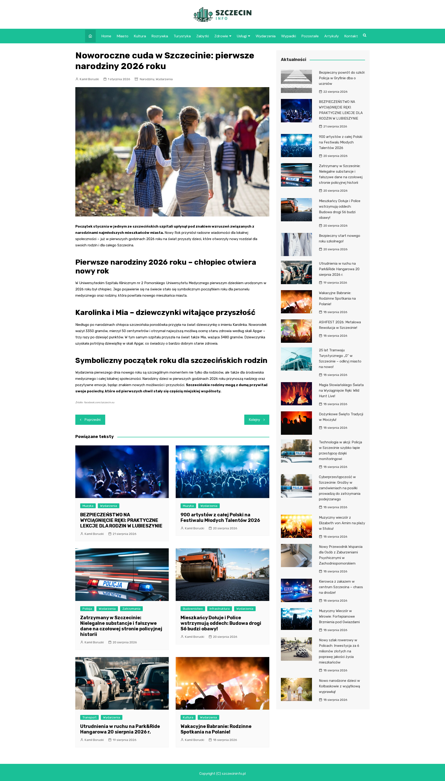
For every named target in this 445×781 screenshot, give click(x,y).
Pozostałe (310, 36)
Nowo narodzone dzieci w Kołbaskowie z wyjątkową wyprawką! (339, 686)
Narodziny (147, 79)
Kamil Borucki (89, 79)
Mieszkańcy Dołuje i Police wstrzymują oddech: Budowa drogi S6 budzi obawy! (221, 623)
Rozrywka (160, 36)
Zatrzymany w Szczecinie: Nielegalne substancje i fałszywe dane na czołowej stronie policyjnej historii (121, 626)
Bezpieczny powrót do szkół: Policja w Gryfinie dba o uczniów (342, 78)
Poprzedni (93, 419)
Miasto (122, 36)
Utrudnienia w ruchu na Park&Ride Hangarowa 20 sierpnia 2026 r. (120, 729)
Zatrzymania (131, 608)
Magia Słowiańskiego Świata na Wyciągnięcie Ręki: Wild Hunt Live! (341, 390)
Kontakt (351, 36)
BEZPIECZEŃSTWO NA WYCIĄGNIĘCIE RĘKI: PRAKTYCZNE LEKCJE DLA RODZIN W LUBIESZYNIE (121, 520)
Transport (89, 717)
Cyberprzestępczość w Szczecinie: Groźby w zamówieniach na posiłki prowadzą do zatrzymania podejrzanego (339, 488)
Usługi (242, 36)
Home (106, 36)
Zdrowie (221, 36)
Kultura (140, 36)
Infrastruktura (220, 608)
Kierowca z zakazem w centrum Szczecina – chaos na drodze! (341, 587)
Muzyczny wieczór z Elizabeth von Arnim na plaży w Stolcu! (342, 523)
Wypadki (288, 36)
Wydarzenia (266, 36)
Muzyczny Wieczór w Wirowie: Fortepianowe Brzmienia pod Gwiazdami (339, 616)
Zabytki (202, 36)
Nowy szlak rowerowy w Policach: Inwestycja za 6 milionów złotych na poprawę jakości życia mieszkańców (339, 651)
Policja (87, 608)
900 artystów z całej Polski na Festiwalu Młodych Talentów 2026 (220, 517)
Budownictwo (193, 608)
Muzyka (88, 506)
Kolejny (254, 419)
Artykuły (331, 36)
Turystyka (182, 36)
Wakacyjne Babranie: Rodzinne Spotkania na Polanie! (216, 729)
